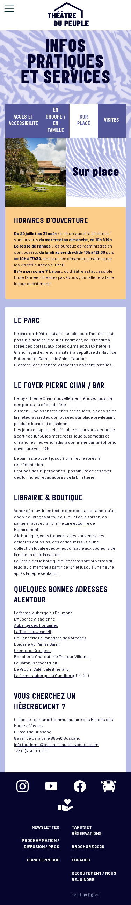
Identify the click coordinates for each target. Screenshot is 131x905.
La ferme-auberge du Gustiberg (44, 675)
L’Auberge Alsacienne (34, 618)
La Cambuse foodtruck (35, 662)
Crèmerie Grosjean (32, 650)
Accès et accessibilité (23, 121)
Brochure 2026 (88, 846)
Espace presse (43, 859)
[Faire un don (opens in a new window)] (65, 805)
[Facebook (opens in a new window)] (80, 786)
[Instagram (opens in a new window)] (22, 786)
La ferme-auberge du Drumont (43, 612)
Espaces (81, 859)
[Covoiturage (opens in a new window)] (108, 786)
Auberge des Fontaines (36, 625)
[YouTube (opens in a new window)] (51, 786)
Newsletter (45, 826)
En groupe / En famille (55, 120)
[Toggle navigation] (9, 8)
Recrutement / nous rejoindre (94, 876)
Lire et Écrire (77, 522)
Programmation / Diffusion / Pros (40, 843)
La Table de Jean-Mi (32, 631)
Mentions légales (86, 895)
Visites (111, 120)
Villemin (82, 656)
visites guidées (35, 264)
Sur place (83, 121)
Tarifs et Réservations (87, 830)
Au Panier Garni (45, 643)
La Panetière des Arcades (62, 637)
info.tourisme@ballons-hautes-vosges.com (56, 744)
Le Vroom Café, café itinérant (41, 669)
